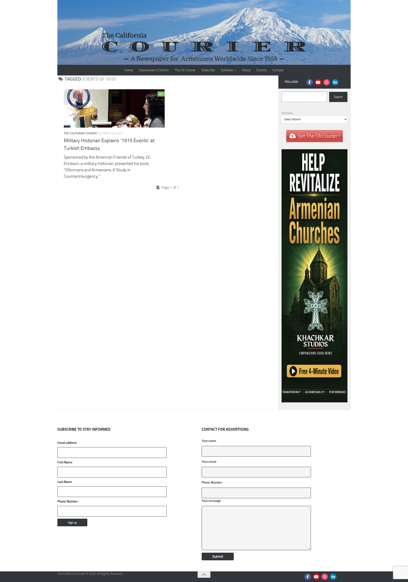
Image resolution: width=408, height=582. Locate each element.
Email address (67, 443)
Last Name (64, 482)
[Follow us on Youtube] (318, 82)
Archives (287, 113)
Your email (209, 462)
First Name (64, 462)
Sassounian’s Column (154, 70)
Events (261, 70)
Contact (278, 70)
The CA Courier (185, 70)
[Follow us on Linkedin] (335, 82)
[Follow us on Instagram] (326, 82)
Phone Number (67, 501)
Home (128, 70)
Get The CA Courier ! (319, 136)
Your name (209, 441)
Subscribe (208, 70)
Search (338, 97)
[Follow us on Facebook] (309, 82)
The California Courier (80, 133)
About (246, 70)
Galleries (227, 70)
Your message (211, 501)
